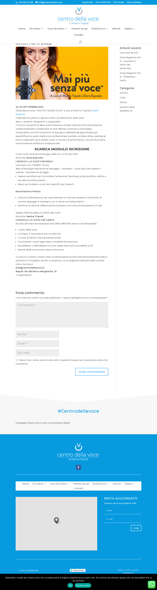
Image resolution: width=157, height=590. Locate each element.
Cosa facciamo (56, 29)
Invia (136, 528)
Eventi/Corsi (98, 29)
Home (22, 29)
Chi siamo (34, 29)
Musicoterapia (134, 2)
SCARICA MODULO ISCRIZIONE (61, 149)
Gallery (128, 29)
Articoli (116, 29)
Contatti (78, 35)
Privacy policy (83, 585)
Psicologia (118, 2)
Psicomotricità (103, 2)
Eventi (123, 102)
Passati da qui (80, 29)
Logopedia (87, 2)
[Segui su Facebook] (78, 467)
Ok (70, 585)
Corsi (122, 97)
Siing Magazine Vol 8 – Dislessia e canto (130, 77)
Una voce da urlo (129, 52)
